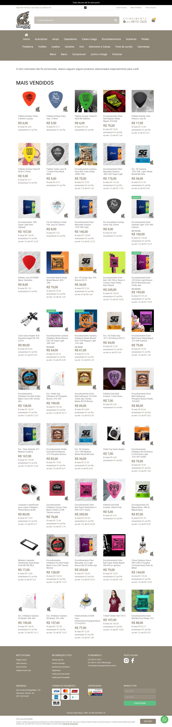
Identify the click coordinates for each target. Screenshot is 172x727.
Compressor (79, 54)
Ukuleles (69, 46)
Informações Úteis (62, 655)
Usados (55, 46)
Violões (42, 46)
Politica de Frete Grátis (61, 674)
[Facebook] (132, 660)
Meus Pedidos (136, 7)
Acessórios (41, 39)
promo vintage (99, 54)
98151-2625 (136, 22)
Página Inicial (21, 660)
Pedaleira (27, 46)
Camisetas (143, 46)
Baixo (53, 54)
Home (26, 39)
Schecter (117, 54)
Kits (81, 46)
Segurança (56, 670)
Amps (55, 39)
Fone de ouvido (123, 46)
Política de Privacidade (61, 677)
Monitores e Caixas (99, 46)
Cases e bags (89, 39)
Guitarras (131, 39)
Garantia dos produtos (61, 667)
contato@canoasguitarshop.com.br (102, 665)
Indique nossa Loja (23, 670)
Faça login (35, 7)
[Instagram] (85, 7)
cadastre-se (46, 7)
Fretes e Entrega (58, 663)
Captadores (70, 39)
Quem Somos (121, 7)
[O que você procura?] (115, 20)
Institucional (23, 655)
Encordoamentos (111, 39)
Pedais (145, 39)
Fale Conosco (150, 7)
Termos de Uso (57, 660)
